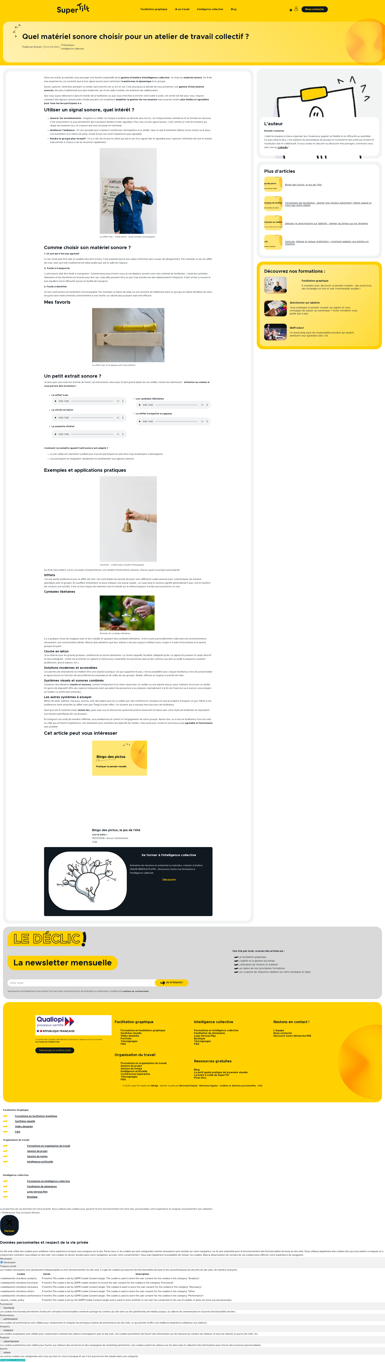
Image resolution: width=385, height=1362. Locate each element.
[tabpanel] (192, 1285)
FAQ (123, 1044)
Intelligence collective (72, 49)
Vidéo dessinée (130, 1036)
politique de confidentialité (136, 991)
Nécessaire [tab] (6, 1259)
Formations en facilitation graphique (143, 1030)
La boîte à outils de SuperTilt (211, 1075)
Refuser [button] (36, 1213)
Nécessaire (9, 1262)
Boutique (199, 1038)
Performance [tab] (7, 1315)
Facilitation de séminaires (209, 1033)
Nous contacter (282, 1033)
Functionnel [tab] (6, 1304)
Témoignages (129, 1041)
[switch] (2, 1308)
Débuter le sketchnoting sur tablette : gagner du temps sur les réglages (326, 223)
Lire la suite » (99, 835)
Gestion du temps (131, 1068)
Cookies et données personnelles (238, 1086)
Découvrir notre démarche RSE (292, 1036)
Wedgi (154, 1086)
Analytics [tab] (5, 1326)
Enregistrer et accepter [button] (12, 1360)
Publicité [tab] (4, 1338)
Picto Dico (200, 1078)
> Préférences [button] (7, 1213)
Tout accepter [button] (23, 1213)
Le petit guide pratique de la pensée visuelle (221, 1072)
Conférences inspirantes (135, 1074)
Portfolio (126, 1038)
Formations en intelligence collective (216, 1030)
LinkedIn (282, 147)
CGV (260, 1086)
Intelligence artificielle (134, 1071)
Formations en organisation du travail (143, 1063)
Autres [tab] (3, 1349)
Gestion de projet (131, 1066)
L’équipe (278, 1030)
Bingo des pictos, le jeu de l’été (116, 830)
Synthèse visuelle (131, 1033)
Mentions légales (208, 1086)
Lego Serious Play (205, 1036)
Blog (197, 1070)
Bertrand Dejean (188, 1086)
